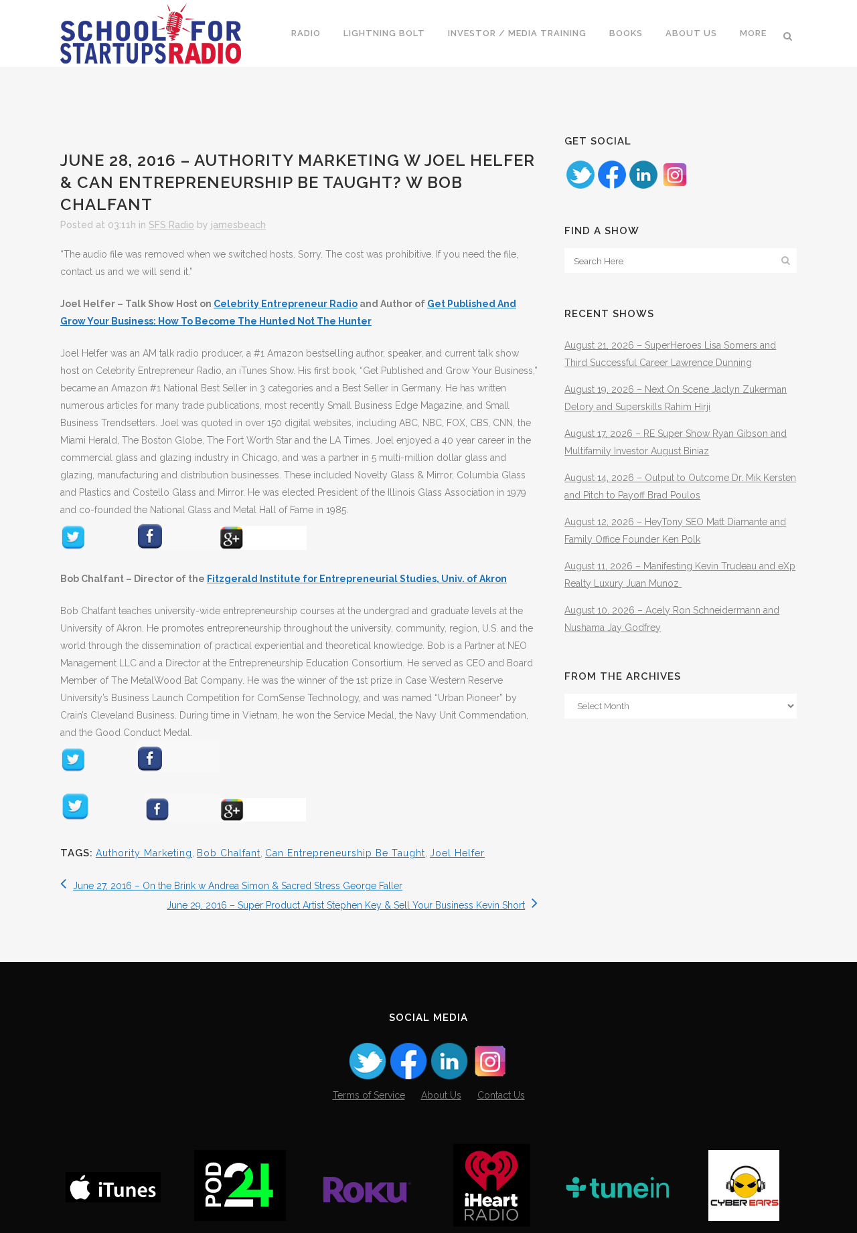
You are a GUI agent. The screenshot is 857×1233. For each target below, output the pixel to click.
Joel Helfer (457, 853)
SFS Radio (171, 224)
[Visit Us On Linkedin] (643, 186)
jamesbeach (238, 224)
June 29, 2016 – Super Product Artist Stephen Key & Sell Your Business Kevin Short (346, 905)
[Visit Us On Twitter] (580, 186)
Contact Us (501, 1095)
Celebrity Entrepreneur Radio (286, 303)
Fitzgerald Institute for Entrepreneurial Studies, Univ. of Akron (357, 578)
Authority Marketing (144, 853)
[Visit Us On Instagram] (674, 186)
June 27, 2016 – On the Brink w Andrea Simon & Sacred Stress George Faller (237, 885)
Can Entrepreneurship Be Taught (345, 853)
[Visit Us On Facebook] (611, 186)
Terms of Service (369, 1095)
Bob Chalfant (228, 853)
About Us (441, 1095)
